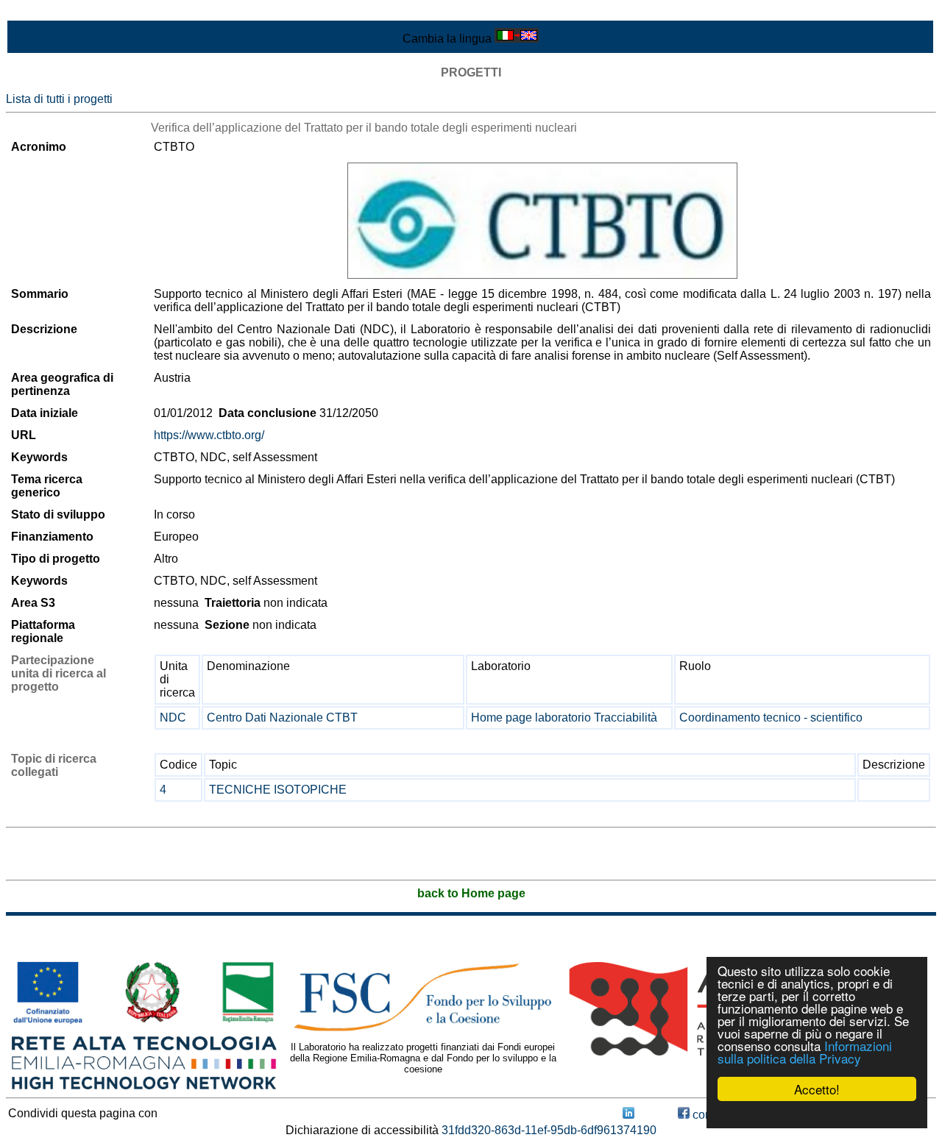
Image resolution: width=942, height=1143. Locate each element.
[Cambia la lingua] (517, 38)
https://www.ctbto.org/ (209, 435)
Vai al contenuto (48, 12)
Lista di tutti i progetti (59, 99)
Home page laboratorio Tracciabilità (564, 717)
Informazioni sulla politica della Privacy (805, 1051)
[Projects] (542, 221)
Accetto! (817, 1089)
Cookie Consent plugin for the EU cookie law (817, 1114)
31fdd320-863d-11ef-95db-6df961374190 (549, 1130)
